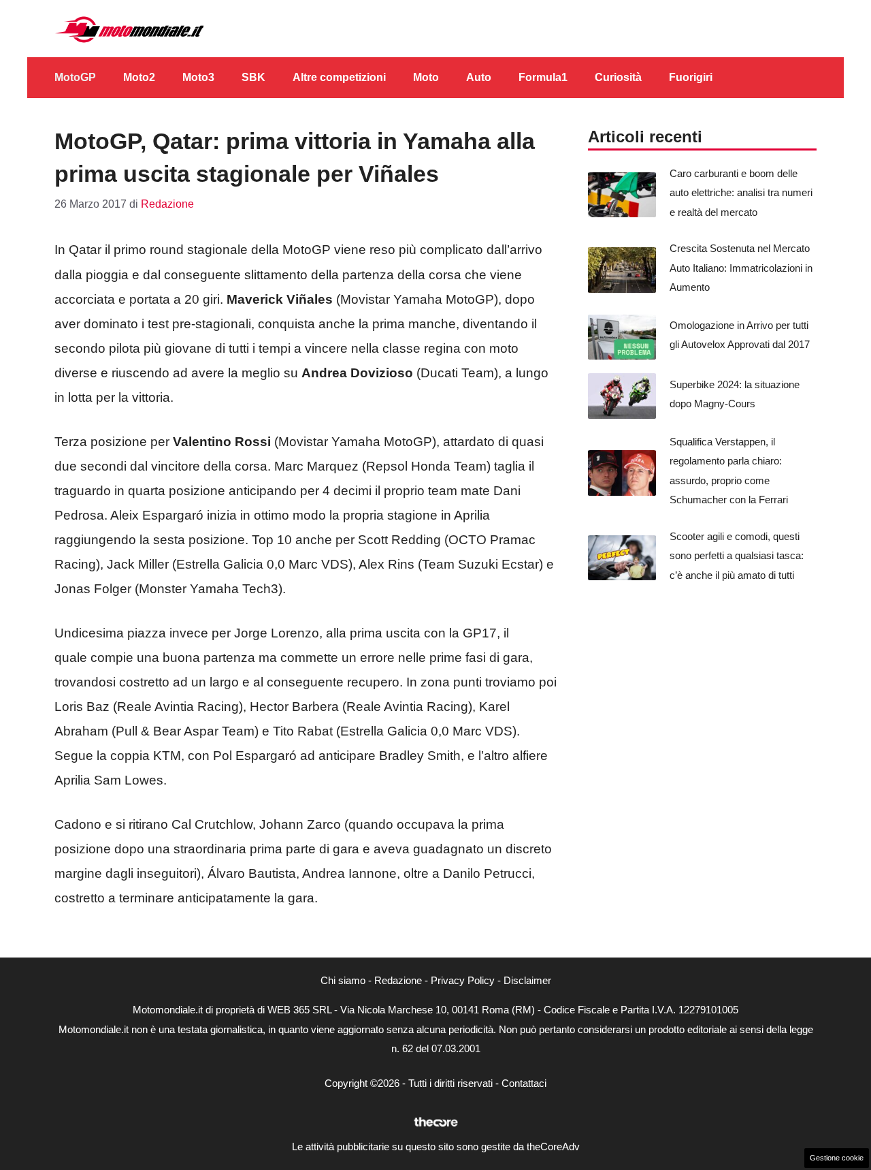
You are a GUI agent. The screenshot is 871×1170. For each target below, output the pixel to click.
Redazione (398, 980)
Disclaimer (527, 980)
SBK (253, 77)
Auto (478, 77)
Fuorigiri (690, 77)
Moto (426, 77)
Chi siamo (343, 980)
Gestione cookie (837, 1158)
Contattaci (524, 1083)
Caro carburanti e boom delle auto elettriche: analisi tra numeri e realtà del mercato (741, 193)
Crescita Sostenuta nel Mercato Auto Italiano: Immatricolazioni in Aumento (741, 267)
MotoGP (75, 77)
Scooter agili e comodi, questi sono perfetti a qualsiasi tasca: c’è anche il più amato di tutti (737, 556)
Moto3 (198, 77)
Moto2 (139, 77)
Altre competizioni (339, 77)
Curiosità (618, 77)
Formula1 (543, 77)
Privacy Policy (463, 980)
